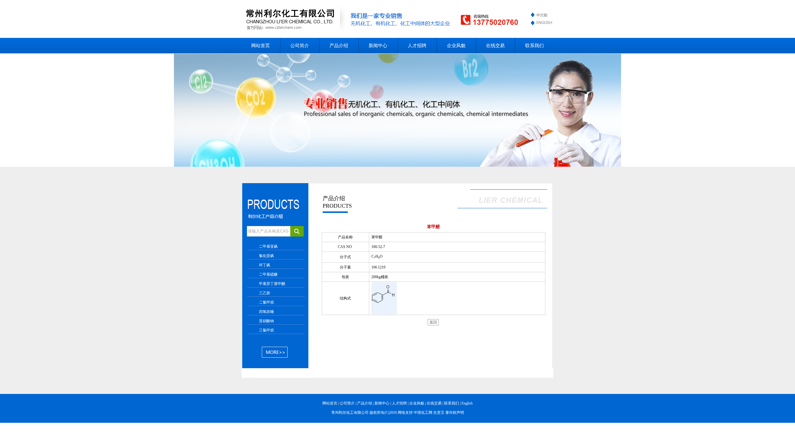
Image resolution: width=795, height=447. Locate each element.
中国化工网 (423, 412)
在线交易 (495, 45)
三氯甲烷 (266, 330)
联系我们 (534, 45)
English (467, 403)
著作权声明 (454, 412)
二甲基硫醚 (268, 274)
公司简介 (299, 45)
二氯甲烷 (266, 302)
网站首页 (260, 45)
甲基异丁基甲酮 (272, 284)
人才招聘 (417, 45)
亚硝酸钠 (266, 321)
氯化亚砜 (266, 256)
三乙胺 (264, 293)
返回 (433, 322)
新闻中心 (378, 45)
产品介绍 (338, 45)
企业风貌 (456, 45)
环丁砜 (264, 265)
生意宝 (438, 412)
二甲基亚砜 (268, 246)
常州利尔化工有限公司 (350, 412)
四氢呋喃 (266, 311)
